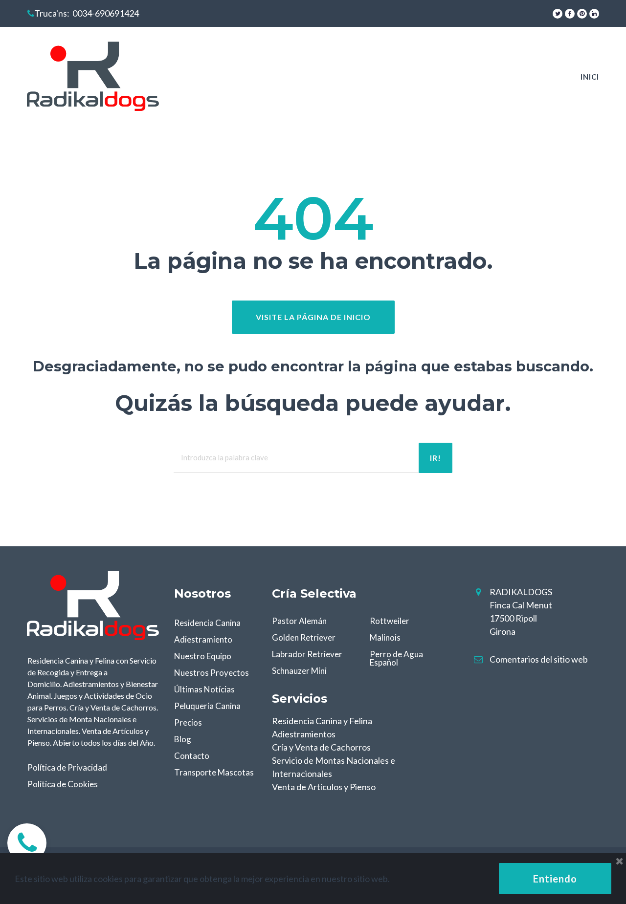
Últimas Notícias (204, 689)
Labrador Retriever (307, 654)
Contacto (191, 756)
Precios (188, 722)
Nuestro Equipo (202, 656)
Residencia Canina (207, 623)
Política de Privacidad (67, 767)
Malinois (385, 637)
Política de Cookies (62, 784)
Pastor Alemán (299, 621)
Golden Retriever (303, 637)
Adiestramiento (203, 639)
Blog (182, 739)
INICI (590, 76)
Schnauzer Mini (299, 671)
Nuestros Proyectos (211, 672)
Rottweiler (389, 621)
